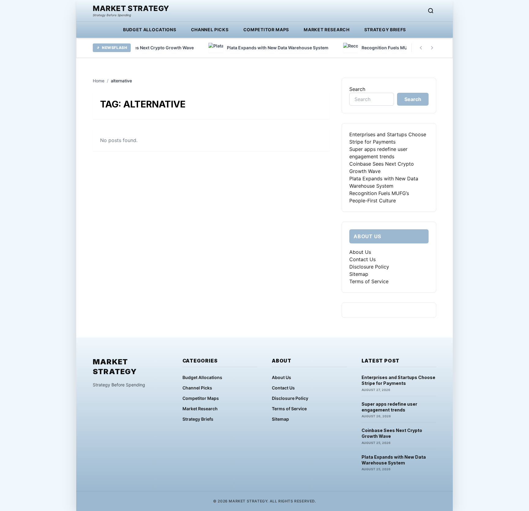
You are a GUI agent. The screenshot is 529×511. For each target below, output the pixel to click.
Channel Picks (210, 29)
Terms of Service (368, 281)
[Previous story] (421, 47)
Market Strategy (131, 8)
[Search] (430, 10)
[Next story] (432, 47)
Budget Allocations (149, 29)
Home (98, 80)
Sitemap (358, 274)
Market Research (327, 29)
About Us (360, 252)
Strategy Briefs (385, 29)
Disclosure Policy (369, 267)
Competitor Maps (266, 29)
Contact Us (362, 259)
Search (357, 89)
